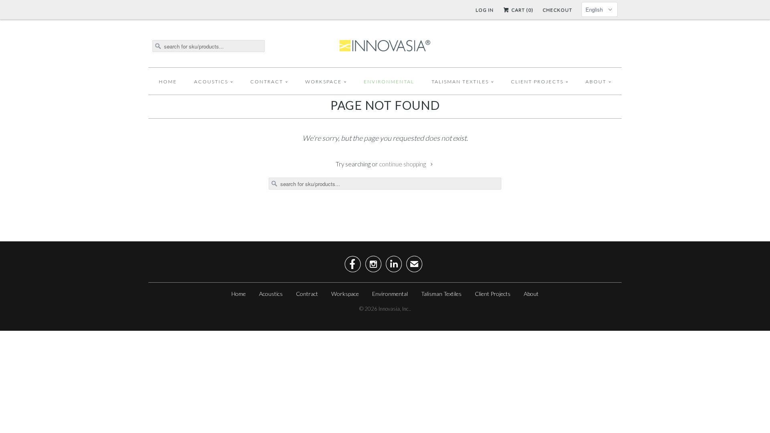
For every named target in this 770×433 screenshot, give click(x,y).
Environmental (389, 82)
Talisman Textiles (460, 82)
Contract (266, 82)
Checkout (557, 10)
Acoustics (211, 82)
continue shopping (403, 164)
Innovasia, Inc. (394, 309)
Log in (485, 10)
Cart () (521, 10)
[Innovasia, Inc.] (385, 46)
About (596, 82)
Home (168, 82)
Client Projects (537, 82)
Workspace (323, 82)
